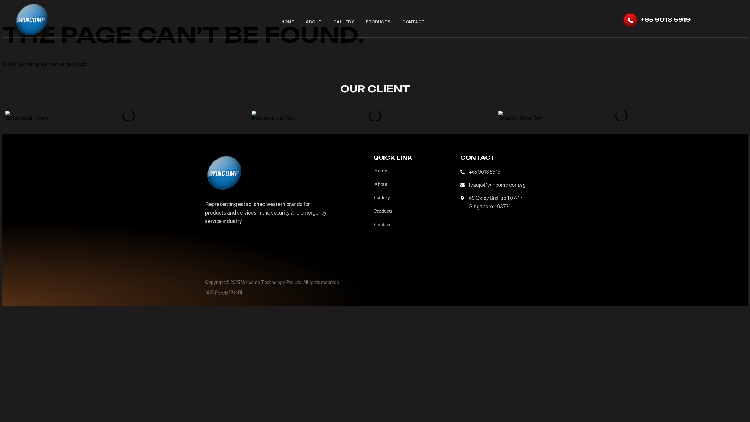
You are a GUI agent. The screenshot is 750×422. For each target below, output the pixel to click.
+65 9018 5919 (666, 19)
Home (287, 22)
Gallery (343, 22)
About (314, 22)
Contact (413, 22)
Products (378, 22)
